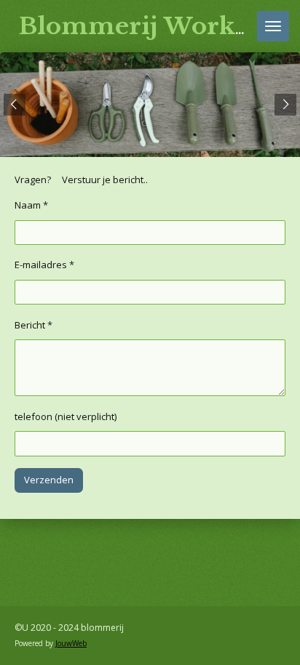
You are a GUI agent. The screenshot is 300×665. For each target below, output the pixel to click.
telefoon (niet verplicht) (66, 416)
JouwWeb (71, 643)
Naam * (31, 204)
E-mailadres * (44, 264)
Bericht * (33, 324)
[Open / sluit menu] (273, 26)
